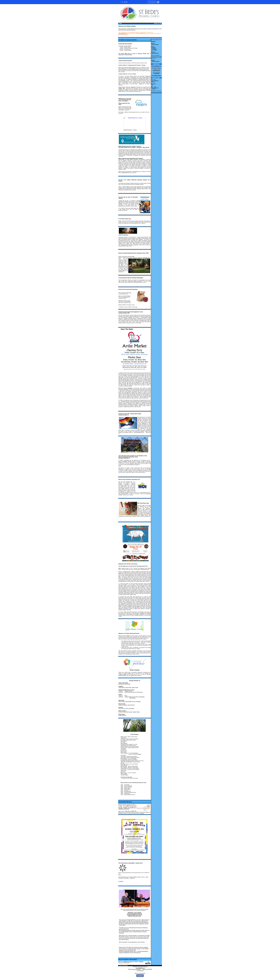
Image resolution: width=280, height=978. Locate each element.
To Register (120, 881)
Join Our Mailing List (156, 66)
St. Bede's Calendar (156, 68)
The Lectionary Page (156, 75)
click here (142, 813)
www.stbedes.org (122, 33)
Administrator (157, 72)
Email (119, 465)
